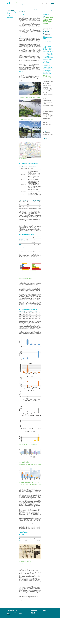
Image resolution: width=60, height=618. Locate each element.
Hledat (52, 3)
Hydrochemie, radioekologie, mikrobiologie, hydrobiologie (11, 11)
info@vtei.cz (20, 613)
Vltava (45, 38)
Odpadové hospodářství (10, 17)
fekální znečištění (44, 37)
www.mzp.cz (44, 610)
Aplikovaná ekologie (9, 19)
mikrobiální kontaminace (49, 37)
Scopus (8, 613)
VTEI (10, 3)
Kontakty (20, 3)
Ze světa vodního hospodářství (11, 20)
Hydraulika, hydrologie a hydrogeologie (10, 8)
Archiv (27, 3)
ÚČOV (43, 38)
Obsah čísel (35, 3)
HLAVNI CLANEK (22, 7)
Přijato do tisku (21, 4)
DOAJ (15, 612)
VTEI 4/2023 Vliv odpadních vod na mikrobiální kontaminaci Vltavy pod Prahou (47, 77)
